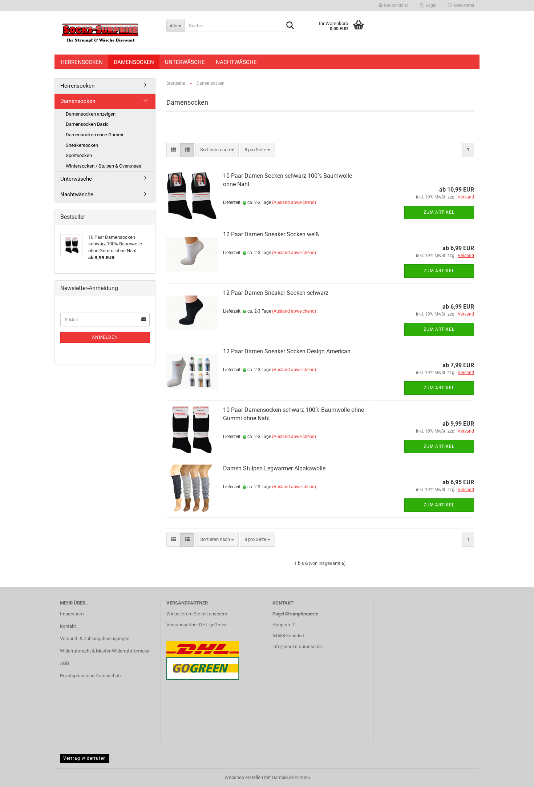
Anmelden (105, 337)
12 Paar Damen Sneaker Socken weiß (271, 234)
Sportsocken (79, 155)
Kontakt (68, 626)
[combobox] (217, 150)
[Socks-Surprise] (107, 33)
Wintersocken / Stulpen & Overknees (103, 166)
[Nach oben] (514, 776)
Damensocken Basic (87, 124)
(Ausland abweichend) (294, 202)
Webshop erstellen (243, 777)
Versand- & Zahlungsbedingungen (94, 638)
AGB (64, 663)
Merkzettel (463, 5)
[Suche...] (290, 25)
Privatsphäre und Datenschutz (91, 675)
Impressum (72, 614)
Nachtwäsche (236, 62)
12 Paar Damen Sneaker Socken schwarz (275, 292)
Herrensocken (82, 62)
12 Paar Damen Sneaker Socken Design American (287, 351)
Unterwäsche (185, 62)
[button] (393, 5)
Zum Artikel (439, 212)
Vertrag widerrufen (84, 758)
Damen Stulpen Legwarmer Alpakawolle (274, 468)
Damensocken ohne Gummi (94, 134)
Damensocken (134, 62)
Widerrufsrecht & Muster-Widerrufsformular (105, 651)
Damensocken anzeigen (91, 114)
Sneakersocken (82, 145)
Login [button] (430, 5)
